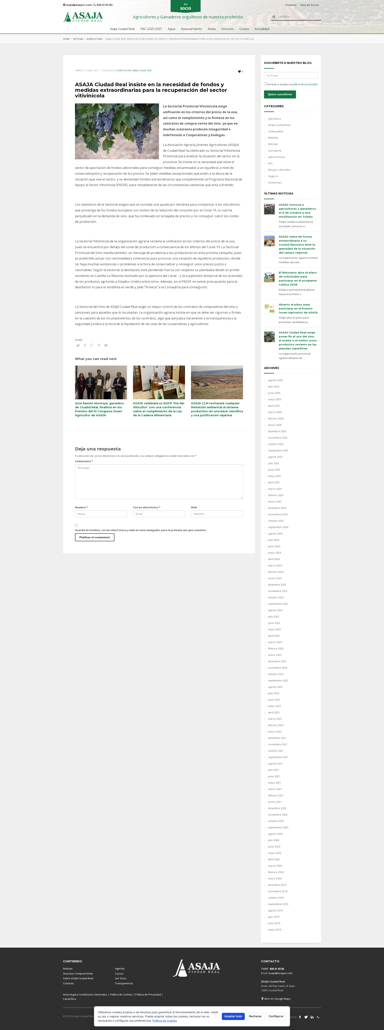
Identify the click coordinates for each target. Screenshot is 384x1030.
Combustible (275, 131)
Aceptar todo (233, 1016)
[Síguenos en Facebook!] (300, 1017)
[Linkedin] (312, 1017)
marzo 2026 (275, 412)
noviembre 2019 (277, 891)
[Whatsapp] (318, 1017)
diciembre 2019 (277, 885)
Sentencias (275, 182)
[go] (274, 16)
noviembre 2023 (277, 591)
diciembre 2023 (277, 584)
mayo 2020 (274, 853)
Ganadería (274, 150)
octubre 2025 (276, 444)
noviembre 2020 (277, 814)
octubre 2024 (276, 520)
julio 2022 (273, 693)
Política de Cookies (121, 994)
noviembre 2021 (277, 744)
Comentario (84, 461)
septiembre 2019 (278, 904)
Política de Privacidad (148, 994)
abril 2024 (274, 559)
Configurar (276, 1016)
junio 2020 (274, 846)
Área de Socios (309, 5)
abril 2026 (274, 405)
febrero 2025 (276, 495)
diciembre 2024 (277, 508)
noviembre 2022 (277, 667)
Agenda (119, 968)
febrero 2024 (276, 572)
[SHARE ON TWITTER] (78, 345)
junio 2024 (274, 546)
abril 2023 (274, 635)
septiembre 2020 (278, 827)
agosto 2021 (275, 763)
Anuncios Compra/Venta (78, 973)
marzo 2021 (275, 789)
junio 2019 (274, 923)
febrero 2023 (276, 648)
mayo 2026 (274, 399)
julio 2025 (273, 463)
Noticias (78, 38)
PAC (270, 163)
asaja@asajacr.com (78, 4)
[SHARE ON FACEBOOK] (85, 345)
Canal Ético (69, 999)
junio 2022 (274, 699)
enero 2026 (275, 425)
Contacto (290, 5)
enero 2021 (275, 802)
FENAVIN (273, 138)
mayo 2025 (274, 476)
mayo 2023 (274, 629)
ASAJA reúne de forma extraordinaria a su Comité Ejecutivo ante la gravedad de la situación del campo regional (297, 244)
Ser (185, 7)
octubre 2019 (276, 897)
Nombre (81, 507)
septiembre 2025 (278, 450)
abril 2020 (274, 859)
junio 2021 (274, 776)
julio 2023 (273, 616)
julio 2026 (273, 386)
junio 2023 (274, 623)
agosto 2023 (275, 610)
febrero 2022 (276, 725)
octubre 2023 (276, 597)
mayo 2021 (274, 782)
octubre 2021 (276, 750)
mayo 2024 (274, 552)
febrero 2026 (276, 418)
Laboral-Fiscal (276, 157)
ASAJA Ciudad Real (142, 70)
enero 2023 (275, 655)
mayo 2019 (274, 929)
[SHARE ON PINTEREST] (99, 345)
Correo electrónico (146, 507)
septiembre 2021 (278, 757)
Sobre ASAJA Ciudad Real (78, 978)
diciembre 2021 (277, 738)
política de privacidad (304, 84)
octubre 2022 (276, 674)
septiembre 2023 (278, 604)
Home (66, 38)
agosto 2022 (275, 687)
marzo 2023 (275, 642)
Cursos (119, 973)
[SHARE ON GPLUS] (92, 345)
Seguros (273, 176)
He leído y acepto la (292, 84)
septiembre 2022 (278, 680)
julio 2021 (273, 770)
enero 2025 (275, 501)
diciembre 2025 (277, 431)
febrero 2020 (276, 872)
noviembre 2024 (277, 514)
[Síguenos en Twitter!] (306, 1017)
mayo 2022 (274, 706)
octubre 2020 (276, 821)
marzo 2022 (275, 719)
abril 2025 (274, 482)
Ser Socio (120, 978)
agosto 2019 (275, 910)
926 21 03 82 (104, 4)
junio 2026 (274, 393)
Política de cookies (164, 1020)
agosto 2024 (275, 533)
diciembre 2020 (277, 808)
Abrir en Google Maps (277, 998)
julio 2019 (273, 917)
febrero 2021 (276, 795)
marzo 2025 (275, 489)
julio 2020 (273, 840)
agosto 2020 (275, 834)
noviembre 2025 (277, 437)
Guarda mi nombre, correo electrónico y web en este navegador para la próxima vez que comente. (141, 530)
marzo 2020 (275, 865)
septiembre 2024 (278, 527)
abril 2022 (274, 712)
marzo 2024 (275, 565)
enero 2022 (275, 731)
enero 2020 (275, 878)
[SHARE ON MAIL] (106, 345)
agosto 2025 (275, 457)
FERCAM (273, 144)
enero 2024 (275, 578)
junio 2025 (274, 469)
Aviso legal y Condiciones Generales (85, 994)
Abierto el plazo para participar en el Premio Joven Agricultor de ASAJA (298, 308)
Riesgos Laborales (279, 170)
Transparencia (124, 983)
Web (194, 507)
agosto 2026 (275, 380)
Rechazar (255, 1016)
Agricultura (94, 38)
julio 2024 (273, 540)
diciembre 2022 (277, 661)
